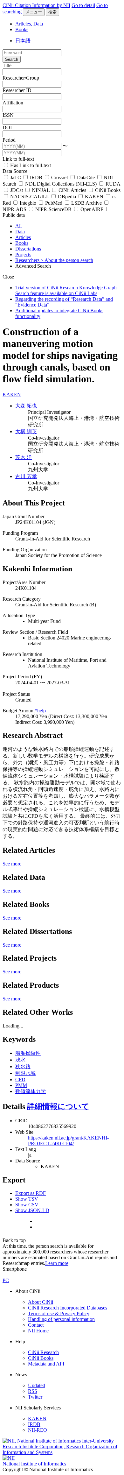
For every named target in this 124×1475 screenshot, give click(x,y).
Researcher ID (17, 90)
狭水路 (23, 1066)
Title (7, 65)
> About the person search (67, 260)
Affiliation (13, 102)
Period (9, 140)
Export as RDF (30, 1193)
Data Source (15, 171)
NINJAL (41, 190)
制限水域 (25, 1073)
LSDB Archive (86, 203)
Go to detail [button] (83, 5)
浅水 (20, 1059)
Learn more (56, 1263)
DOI (7, 127)
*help (40, 710)
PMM (21, 1085)
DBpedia (67, 196)
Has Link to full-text (30, 165)
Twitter (35, 1397)
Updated (36, 1385)
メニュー (33, 12)
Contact (36, 1325)
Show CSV (26, 1204)
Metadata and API (46, 1363)
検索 (52, 12)
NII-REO (37, 1430)
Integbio (28, 203)
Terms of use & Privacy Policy (58, 1313)
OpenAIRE (92, 209)
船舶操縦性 (28, 1053)
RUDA (112, 184)
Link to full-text (18, 159)
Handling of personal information (61, 1319)
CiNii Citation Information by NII (36, 5)
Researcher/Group (21, 78)
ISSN (8, 115)
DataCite (86, 177)
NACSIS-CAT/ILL (29, 196)
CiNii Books (107, 190)
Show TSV (26, 1199)
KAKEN (94, 196)
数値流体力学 (30, 1091)
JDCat (16, 190)
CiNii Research (43, 1352)
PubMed (54, 203)
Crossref (59, 177)
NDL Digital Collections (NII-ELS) (61, 184)
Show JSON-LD (32, 1210)
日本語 (23, 40)
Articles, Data (29, 23)
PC (6, 1280)
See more (12, 863)
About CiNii (40, 1302)
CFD (20, 1079)
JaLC (15, 177)
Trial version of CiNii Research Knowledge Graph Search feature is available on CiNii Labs (66, 290)
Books (21, 29)
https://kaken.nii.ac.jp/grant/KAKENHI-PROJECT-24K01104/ (68, 1140)
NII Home (38, 1330)
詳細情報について (58, 1106)
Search (11, 59)
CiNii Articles (72, 190)
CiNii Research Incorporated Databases (67, 1307)
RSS (32, 1391)
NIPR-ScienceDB (53, 209)
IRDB (36, 177)
